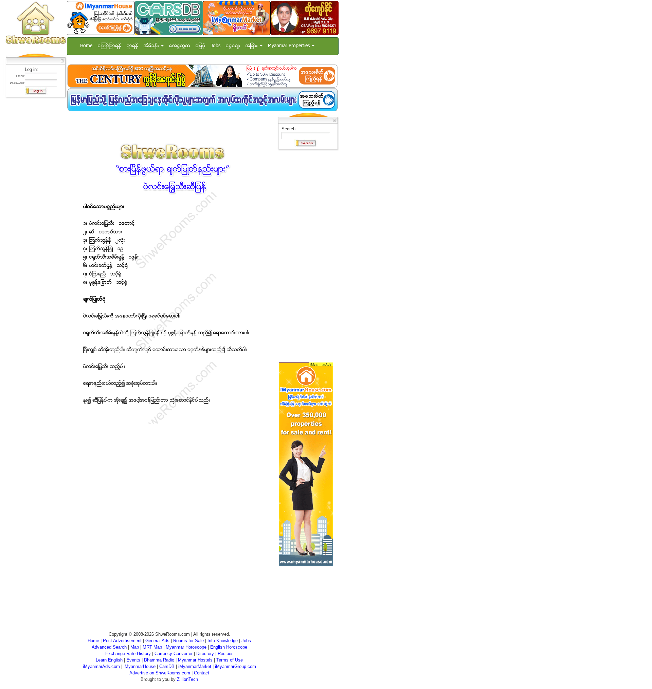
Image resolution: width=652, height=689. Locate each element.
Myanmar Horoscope (186, 647)
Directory (205, 653)
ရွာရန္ (132, 46)
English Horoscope (228, 647)
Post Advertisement (122, 640)
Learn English (109, 660)
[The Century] (202, 75)
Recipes (226, 653)
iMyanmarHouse (140, 666)
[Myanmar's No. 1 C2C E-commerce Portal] (237, 17)
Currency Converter (174, 653)
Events (133, 660)
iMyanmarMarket (194, 666)
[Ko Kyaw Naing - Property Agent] (305, 17)
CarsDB (167, 666)
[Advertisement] (33, 202)
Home (86, 46)
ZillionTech (187, 679)
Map (134, 647)
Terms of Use (229, 660)
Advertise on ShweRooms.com (159, 672)
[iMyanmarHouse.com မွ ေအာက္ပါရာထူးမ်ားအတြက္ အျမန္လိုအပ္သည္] (202, 99)
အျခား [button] (252, 46)
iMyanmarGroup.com (235, 666)
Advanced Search (109, 647)
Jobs (215, 46)
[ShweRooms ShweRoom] (35, 23)
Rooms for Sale (188, 640)
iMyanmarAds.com (101, 666)
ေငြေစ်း (233, 46)
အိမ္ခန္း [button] (152, 46)
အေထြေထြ (179, 46)
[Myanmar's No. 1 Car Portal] (169, 17)
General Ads (157, 640)
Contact (201, 672)
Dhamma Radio (159, 660)
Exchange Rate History (128, 653)
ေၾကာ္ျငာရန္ (109, 46)
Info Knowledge (222, 640)
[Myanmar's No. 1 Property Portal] (101, 17)
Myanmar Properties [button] (289, 46)
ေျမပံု (200, 46)
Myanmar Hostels (195, 660)
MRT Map (152, 647)
